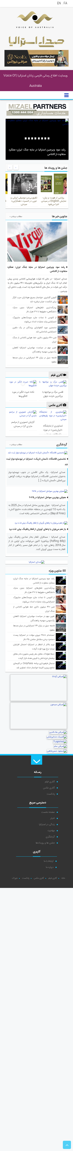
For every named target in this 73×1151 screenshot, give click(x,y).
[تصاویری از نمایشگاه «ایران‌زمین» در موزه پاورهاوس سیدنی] (53, 416)
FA (65, 3)
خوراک (15, 878)
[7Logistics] (60, 742)
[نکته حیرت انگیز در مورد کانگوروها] (23, 384)
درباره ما (50, 867)
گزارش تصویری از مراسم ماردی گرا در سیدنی (23, 424)
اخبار (52, 818)
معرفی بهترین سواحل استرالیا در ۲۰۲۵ (47, 497)
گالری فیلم (57, 375)
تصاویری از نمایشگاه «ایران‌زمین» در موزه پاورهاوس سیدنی (53, 430)
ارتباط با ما (49, 861)
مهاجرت (51, 831)
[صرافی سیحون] (38, 728)
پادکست (51, 794)
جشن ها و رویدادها (45, 843)
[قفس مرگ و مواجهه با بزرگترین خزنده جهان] (53, 384)
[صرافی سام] (60, 746)
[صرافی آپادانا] (38, 700)
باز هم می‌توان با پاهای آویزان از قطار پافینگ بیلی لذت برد (37, 529)
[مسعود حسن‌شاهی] (57, 751)
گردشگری (50, 837)
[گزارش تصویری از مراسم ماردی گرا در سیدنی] (23, 414)
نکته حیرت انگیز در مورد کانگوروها (23, 394)
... (59, 291)
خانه (63, 878)
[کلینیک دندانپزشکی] (57, 737)
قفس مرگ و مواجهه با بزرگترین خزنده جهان (52, 394)
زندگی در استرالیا (47, 824)
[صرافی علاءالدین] (58, 732)
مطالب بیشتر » (16, 216)
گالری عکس (56, 405)
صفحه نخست (48, 812)
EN (59, 3)
